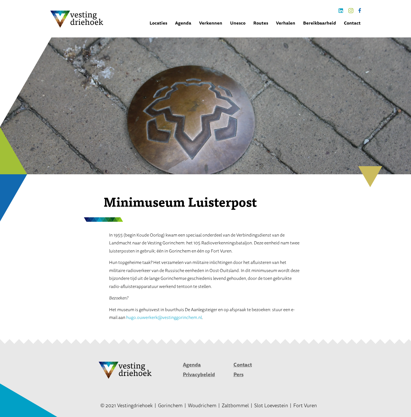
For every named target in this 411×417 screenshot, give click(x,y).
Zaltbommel (235, 405)
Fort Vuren (305, 405)
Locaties (158, 23)
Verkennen (210, 23)
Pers (238, 374)
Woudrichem (202, 405)
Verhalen (285, 23)
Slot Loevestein (271, 405)
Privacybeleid (199, 374)
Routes (260, 23)
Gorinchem (170, 405)
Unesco (237, 23)
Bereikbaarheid (319, 23)
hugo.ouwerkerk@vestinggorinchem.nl (164, 317)
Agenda (183, 23)
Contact (352, 23)
